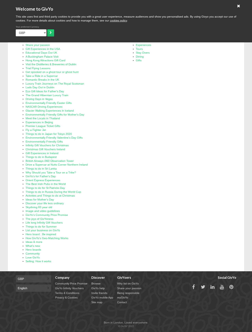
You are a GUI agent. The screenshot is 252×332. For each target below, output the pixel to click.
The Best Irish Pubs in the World (46, 184)
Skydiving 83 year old (39, 207)
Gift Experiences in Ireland (42, 153)
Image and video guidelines (43, 211)
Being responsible (128, 293)
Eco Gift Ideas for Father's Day (45, 91)
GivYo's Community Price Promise (47, 214)
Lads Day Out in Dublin (40, 87)
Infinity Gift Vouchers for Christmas (47, 145)
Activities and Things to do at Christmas (50, 195)
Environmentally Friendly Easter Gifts (49, 102)
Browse (96, 283)
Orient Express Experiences (43, 180)
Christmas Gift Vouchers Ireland (45, 149)
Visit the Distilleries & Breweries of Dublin (51, 64)
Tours (139, 48)
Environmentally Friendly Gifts (44, 141)
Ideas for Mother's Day (40, 199)
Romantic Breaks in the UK (42, 79)
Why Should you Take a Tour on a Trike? (51, 172)
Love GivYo (33, 257)
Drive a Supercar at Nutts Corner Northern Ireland (57, 164)
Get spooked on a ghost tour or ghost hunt (52, 72)
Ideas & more (34, 241)
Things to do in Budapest (41, 157)
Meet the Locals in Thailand (43, 118)
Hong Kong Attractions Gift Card (45, 60)
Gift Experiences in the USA (43, 48)
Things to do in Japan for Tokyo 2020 (49, 133)
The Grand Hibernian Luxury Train (47, 95)
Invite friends (99, 293)
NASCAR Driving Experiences (44, 106)
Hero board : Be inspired (41, 234)
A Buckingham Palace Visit (42, 56)
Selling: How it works (38, 261)
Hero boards (33, 249)
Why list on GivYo (128, 283)
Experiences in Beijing (39, 122)
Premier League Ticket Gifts (43, 126)
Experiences (143, 45)
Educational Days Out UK (41, 52)
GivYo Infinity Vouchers (69, 288)
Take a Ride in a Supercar (42, 75)
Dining (140, 56)
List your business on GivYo (43, 230)
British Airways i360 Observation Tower (50, 160)
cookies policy (118, 20)
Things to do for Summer (41, 226)
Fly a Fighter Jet (36, 129)
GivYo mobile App (102, 297)
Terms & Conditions (67, 293)
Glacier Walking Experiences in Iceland (50, 110)
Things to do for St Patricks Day (45, 187)
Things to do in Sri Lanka (41, 168)
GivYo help (98, 288)
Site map (96, 302)
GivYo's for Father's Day (41, 176)
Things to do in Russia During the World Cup (53, 191)
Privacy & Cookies (66, 297)
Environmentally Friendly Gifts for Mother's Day (55, 114)
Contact (122, 302)
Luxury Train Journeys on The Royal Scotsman (55, 83)
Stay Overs (143, 52)
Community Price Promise (71, 283)
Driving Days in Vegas (39, 99)
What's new (33, 245)
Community (33, 253)
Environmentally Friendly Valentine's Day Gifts (54, 137)
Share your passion (38, 45)
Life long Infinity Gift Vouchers (44, 222)
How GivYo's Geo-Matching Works (47, 238)
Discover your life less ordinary (45, 203)
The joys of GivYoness (39, 218)
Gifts (139, 60)
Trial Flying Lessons (38, 68)
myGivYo (122, 297)
